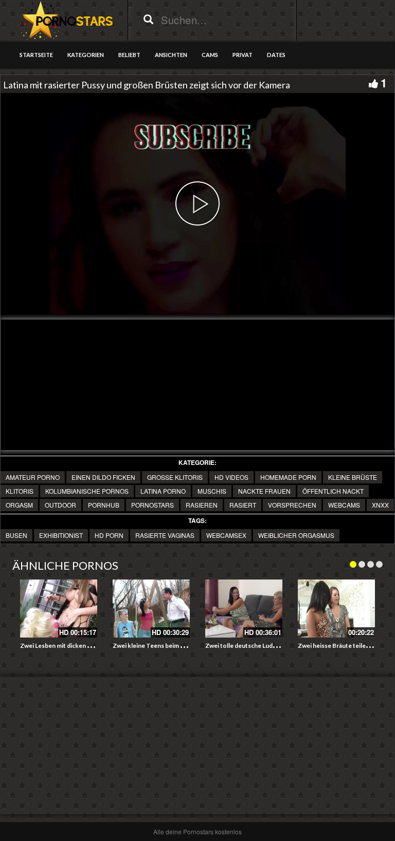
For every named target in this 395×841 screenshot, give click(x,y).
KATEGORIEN (85, 54)
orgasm (19, 504)
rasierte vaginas (164, 535)
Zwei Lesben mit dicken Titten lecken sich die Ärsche (94, 645)
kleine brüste (352, 477)
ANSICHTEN (171, 54)
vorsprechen (292, 504)
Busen (16, 535)
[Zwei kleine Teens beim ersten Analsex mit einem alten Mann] (151, 609)
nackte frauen (264, 491)
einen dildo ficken (103, 477)
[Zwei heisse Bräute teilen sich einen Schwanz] (336, 609)
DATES (276, 54)
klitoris (19, 491)
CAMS (210, 54)
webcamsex (226, 535)
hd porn (109, 535)
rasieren (202, 504)
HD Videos (231, 477)
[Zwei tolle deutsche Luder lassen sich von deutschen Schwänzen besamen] (243, 609)
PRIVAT (242, 54)
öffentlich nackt (333, 491)
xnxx (380, 504)
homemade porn (288, 477)
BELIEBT (129, 54)
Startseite (36, 54)
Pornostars (152, 504)
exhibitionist (61, 535)
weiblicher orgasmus (296, 535)
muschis (212, 491)
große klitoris (175, 477)
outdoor (60, 504)
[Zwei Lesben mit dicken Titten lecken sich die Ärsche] (58, 609)
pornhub (103, 504)
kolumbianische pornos (87, 491)
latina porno (163, 491)
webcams (344, 504)
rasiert (242, 504)
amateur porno (33, 477)
